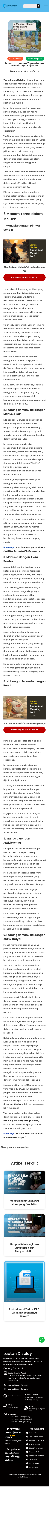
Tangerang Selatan (28, 1120)
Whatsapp (12, 1414)
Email (31, 1406)
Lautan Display (17, 1353)
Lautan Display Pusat (17, 1373)
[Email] (26, 1408)
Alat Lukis (17, 71)
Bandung (8, 1120)
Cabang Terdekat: (13, 1368)
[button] (46, 6)
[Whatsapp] (5, 1414)
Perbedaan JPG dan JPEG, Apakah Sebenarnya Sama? (24, 1313)
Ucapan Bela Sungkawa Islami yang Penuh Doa (24, 1202)
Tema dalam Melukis (19, 1147)
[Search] (38, 6)
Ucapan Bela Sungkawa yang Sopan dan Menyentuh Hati (24, 1248)
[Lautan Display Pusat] (5, 1373)
